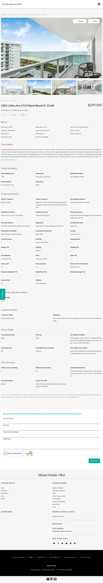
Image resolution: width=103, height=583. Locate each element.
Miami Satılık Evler (85, 557)
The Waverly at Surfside (64, 570)
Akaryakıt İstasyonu (59, 490)
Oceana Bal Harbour (48, 570)
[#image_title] (51, 48)
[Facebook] (54, 543)
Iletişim (31, 557)
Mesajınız (7, 439)
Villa (2, 496)
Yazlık (3, 499)
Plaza (54, 507)
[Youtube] (66, 543)
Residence (4, 490)
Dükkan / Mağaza (58, 488)
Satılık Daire (51, 566)
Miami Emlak (41, 557)
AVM (54, 493)
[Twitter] (62, 543)
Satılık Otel (56, 504)
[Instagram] (58, 543)
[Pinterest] (74, 543)
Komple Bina (57, 499)
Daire (3, 488)
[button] (99, 4)
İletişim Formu (57, 516)
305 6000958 (58, 528)
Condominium (14, 14)
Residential (4, 14)
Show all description (8, 160)
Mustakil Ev (4, 493)
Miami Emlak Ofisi (12, 4)
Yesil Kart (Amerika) (69, 557)
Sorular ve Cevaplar (19, 557)
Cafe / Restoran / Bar (59, 496)
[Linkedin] (70, 543)
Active (77, 130)
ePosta (6, 425)
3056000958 (58, 524)
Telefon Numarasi (11, 432)
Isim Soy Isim (8, 418)
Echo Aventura (35, 570)
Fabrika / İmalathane (59, 501)
